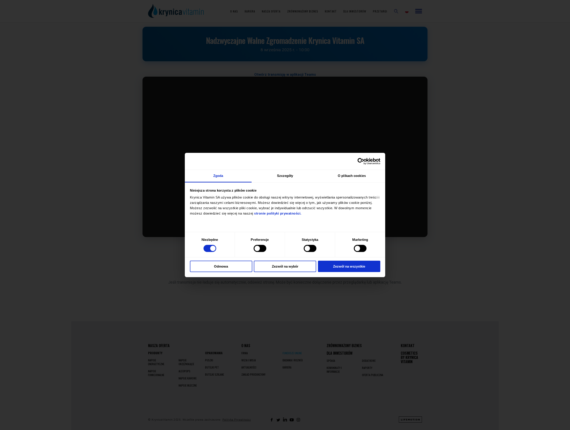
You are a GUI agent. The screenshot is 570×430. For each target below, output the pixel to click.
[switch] (260, 248)
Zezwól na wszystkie (349, 266)
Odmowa (221, 266)
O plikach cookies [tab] (352, 176)
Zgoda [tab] (218, 176)
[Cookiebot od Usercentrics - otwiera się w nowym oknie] (360, 161)
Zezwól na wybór (285, 266)
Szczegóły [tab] (285, 176)
